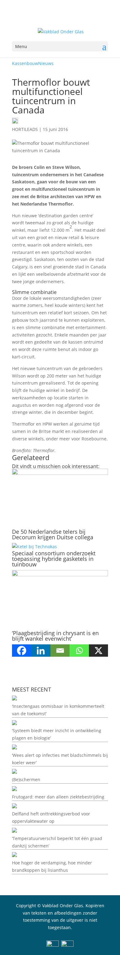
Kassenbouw (25, 63)
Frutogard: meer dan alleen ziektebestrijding (58, 797)
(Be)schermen (26, 779)
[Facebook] (21, 650)
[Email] (60, 650)
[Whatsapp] (79, 650)
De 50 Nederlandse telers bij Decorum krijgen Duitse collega (52, 534)
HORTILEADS (25, 129)
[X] (98, 650)
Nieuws (46, 63)
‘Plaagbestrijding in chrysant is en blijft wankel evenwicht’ (55, 635)
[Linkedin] (40, 650)
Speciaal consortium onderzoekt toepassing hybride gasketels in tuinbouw (53, 558)
